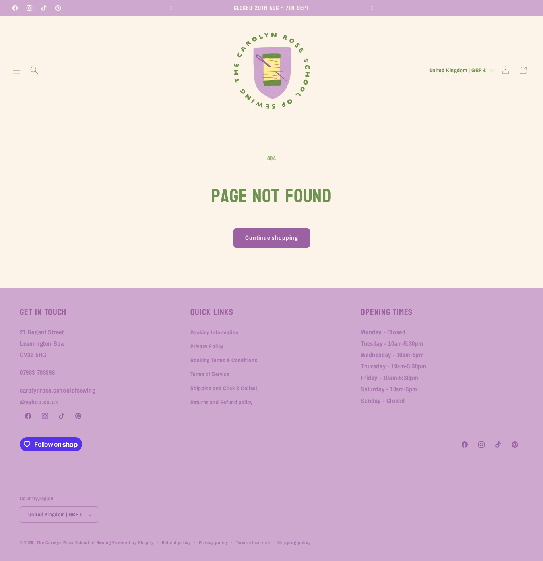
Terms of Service (209, 374)
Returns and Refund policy (221, 402)
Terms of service (253, 542)
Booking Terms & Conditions (224, 360)
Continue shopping (271, 237)
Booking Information (214, 332)
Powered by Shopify (133, 543)
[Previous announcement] (171, 7)
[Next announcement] (372, 7)
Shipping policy (294, 542)
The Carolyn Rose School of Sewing (74, 543)
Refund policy (176, 542)
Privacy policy (213, 542)
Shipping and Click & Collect (224, 388)
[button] (16, 70)
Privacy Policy (206, 346)
